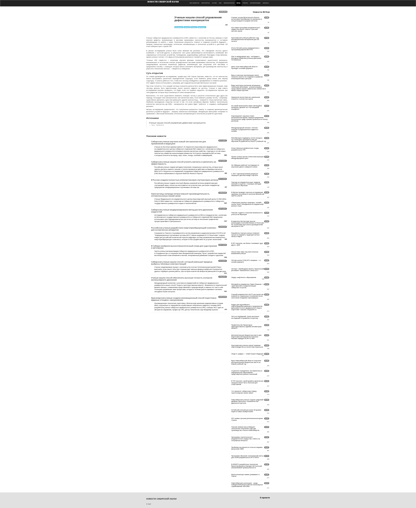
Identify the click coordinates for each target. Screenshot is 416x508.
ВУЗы (238, 3)
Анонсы (266, 3)
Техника (193, 27)
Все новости (194, 3)
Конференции (255, 3)
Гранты (245, 3)
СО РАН (214, 3)
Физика (186, 27)
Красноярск (201, 27)
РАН (220, 3)
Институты (205, 3)
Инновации (179, 27)
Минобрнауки (229, 3)
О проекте (265, 497)
